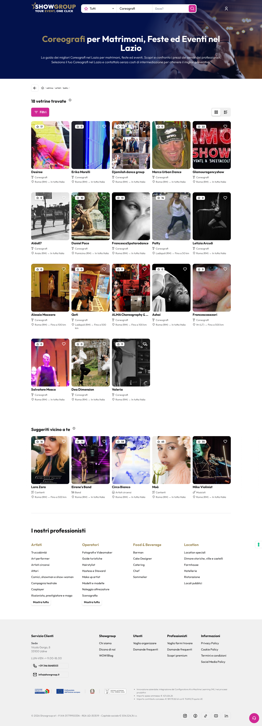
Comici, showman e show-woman (52, 577)
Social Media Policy (213, 661)
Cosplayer (37, 589)
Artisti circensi (40, 565)
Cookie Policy (209, 649)
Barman (138, 552)
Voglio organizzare (144, 643)
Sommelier (140, 577)
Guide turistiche (92, 558)
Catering (139, 565)
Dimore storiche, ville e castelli (203, 558)
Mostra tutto (41, 602)
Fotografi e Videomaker (97, 552)
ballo (65, 88)
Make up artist (91, 577)
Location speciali (195, 552)
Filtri (43, 112)
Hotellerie (190, 571)
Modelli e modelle (93, 583)
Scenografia (89, 595)
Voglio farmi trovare (180, 643)
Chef (136, 571)
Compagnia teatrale (44, 583)
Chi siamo (105, 643)
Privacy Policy (210, 643)
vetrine (49, 88)
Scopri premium (177, 655)
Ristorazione (192, 577)
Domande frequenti (145, 649)
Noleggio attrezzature (95, 589)
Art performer (40, 558)
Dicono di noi (107, 649)
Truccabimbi (39, 552)
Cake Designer (142, 558)
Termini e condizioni (213, 655)
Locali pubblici (193, 583)
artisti (58, 88)
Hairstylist (88, 565)
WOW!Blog (106, 655)
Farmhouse (191, 565)
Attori (34, 571)
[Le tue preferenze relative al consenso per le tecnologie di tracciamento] (258, 544)
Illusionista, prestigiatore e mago (51, 595)
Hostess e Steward (94, 571)
